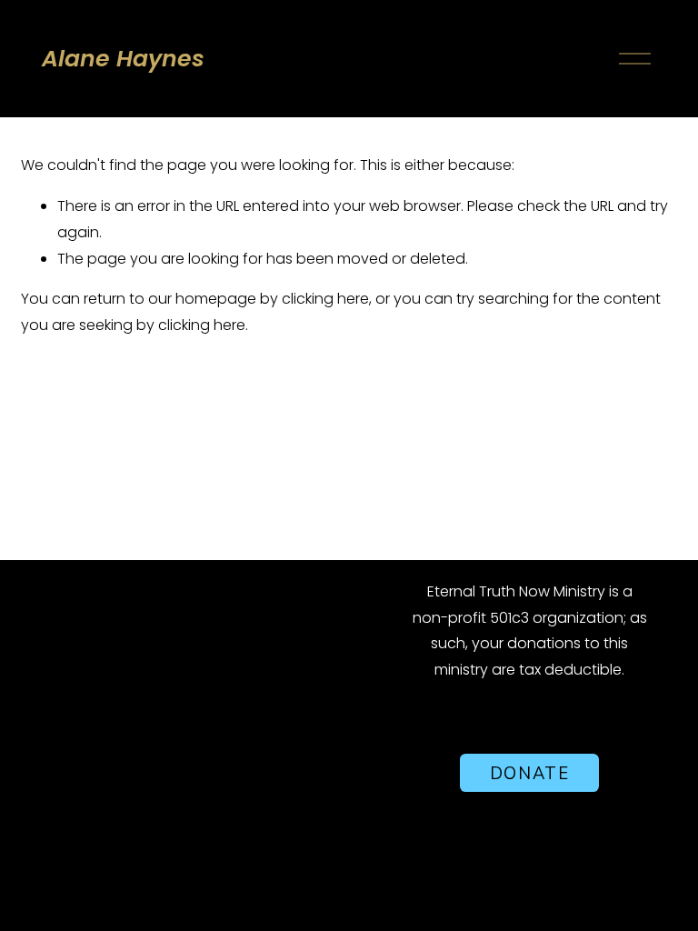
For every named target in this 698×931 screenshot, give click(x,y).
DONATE (530, 773)
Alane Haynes (123, 59)
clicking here (325, 298)
